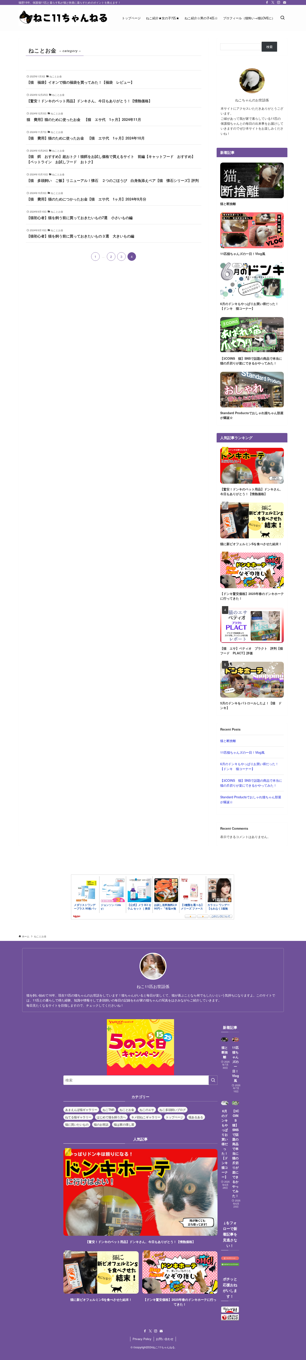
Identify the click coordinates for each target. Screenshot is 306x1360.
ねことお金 (127, 1110)
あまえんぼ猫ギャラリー (81, 1110)
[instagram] (279, 2)
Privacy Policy (142, 1339)
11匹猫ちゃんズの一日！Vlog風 (242, 752)
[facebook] (267, 2)
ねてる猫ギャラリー (78, 1117)
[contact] (284, 2)
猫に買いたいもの (76, 1124)
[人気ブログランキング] (230, 1319)
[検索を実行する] (213, 1080)
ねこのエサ (147, 1110)
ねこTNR (108, 1110)
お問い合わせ (164, 1339)
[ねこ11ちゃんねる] (63, 18)
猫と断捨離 (228, 740)
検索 (269, 46)
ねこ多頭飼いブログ (172, 1110)
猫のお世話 (101, 1124)
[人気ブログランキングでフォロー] (230, 1264)
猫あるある (196, 1117)
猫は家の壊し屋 (124, 1124)
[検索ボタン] (282, 18)
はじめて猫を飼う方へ (111, 1117)
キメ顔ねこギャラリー (145, 1117)
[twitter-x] (273, 2)
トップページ (174, 1117)
